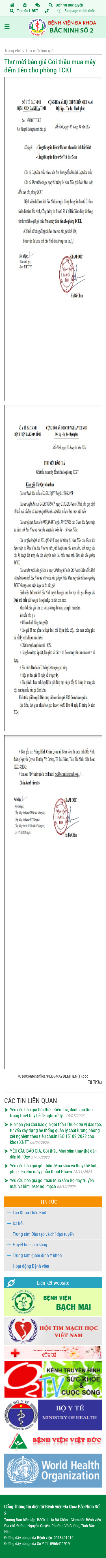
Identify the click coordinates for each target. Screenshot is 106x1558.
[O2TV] (53, 1396)
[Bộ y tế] (53, 1429)
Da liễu (19, 1223)
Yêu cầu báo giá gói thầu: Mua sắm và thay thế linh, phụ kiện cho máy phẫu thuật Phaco (54, 1168)
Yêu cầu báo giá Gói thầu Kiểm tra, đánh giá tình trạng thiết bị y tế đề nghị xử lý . (51, 1112)
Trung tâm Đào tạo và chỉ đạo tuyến (43, 1234)
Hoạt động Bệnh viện (31, 1266)
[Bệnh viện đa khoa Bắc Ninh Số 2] (53, 27)
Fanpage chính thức (79, 10)
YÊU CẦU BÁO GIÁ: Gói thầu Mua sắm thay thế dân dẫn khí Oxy (53, 1154)
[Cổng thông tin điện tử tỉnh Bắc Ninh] (53, 1358)
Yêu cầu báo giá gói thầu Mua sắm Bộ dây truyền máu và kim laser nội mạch (52, 1183)
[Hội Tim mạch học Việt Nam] (53, 1343)
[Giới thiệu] (26, 5)
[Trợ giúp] (48, 10)
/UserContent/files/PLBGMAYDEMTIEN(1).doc (53, 1076)
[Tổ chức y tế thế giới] (53, 1486)
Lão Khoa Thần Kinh (30, 1212)
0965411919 (60, 1543)
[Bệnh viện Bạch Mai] (53, 1314)
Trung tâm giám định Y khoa (37, 1255)
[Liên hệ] (38, 5)
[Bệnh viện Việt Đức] (53, 1450)
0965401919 (63, 1537)
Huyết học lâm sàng (30, 1244)
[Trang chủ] (13, 5)
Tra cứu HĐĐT (27, 10)
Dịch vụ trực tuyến (69, 5)
